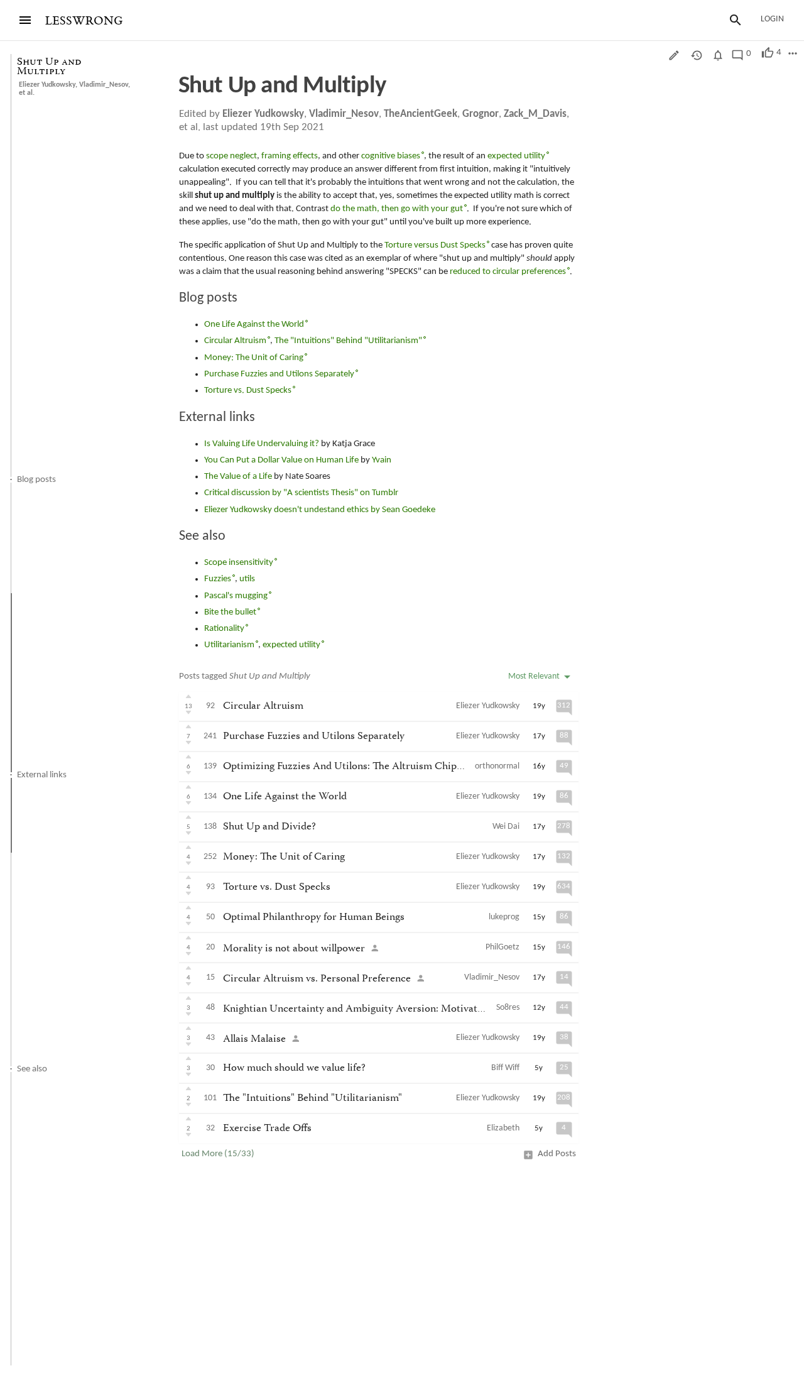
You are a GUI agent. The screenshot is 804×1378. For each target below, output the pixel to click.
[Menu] (25, 20)
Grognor (480, 114)
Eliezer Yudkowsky (47, 85)
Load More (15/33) (218, 1154)
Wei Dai (505, 826)
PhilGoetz (502, 947)
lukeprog (504, 917)
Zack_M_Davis (535, 114)
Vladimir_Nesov (103, 85)
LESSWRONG (83, 21)
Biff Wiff (505, 1068)
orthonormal (497, 766)
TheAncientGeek (420, 114)
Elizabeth (503, 1128)
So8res (507, 1007)
